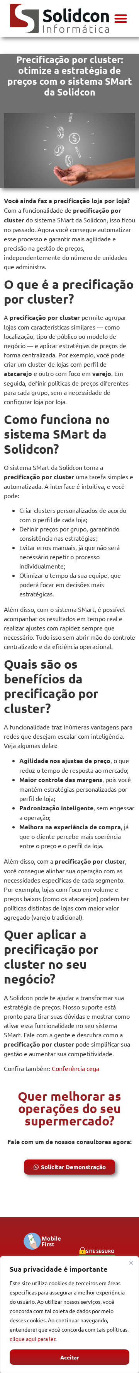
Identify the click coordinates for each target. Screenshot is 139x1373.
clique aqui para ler (32, 1338)
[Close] (131, 1262)
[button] (121, 18)
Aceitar (69, 1357)
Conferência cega (75, 1068)
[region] (69, 1314)
